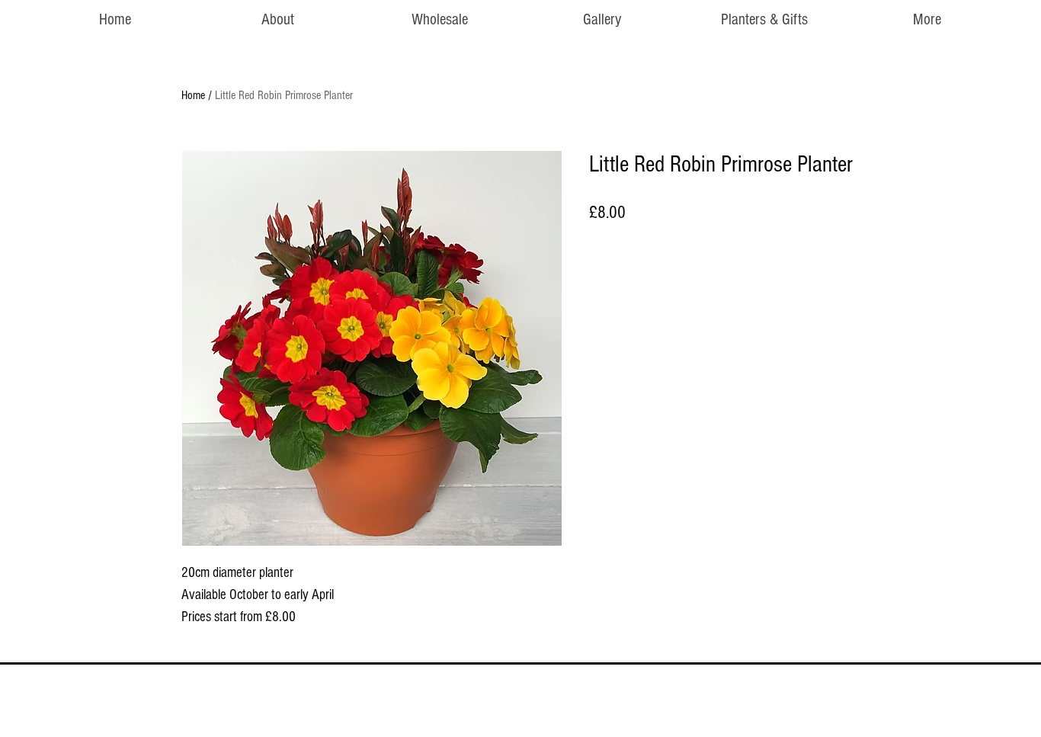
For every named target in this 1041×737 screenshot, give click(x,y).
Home (193, 95)
